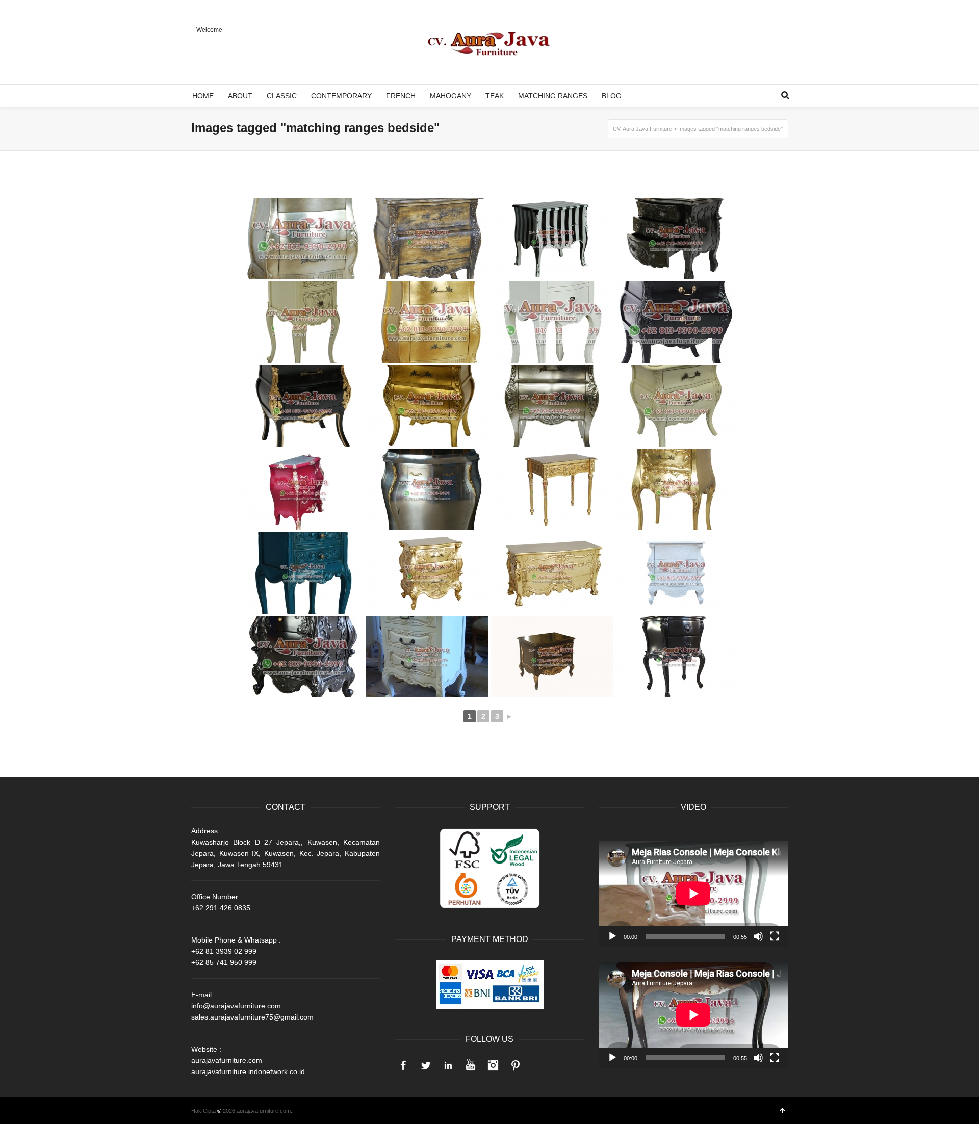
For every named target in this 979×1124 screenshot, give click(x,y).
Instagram (493, 1065)
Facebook (403, 1065)
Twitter (426, 1065)
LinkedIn (448, 1065)
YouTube (470, 1065)
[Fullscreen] (774, 936)
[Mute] (758, 936)
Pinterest (515, 1065)
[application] (693, 894)
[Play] (612, 936)
